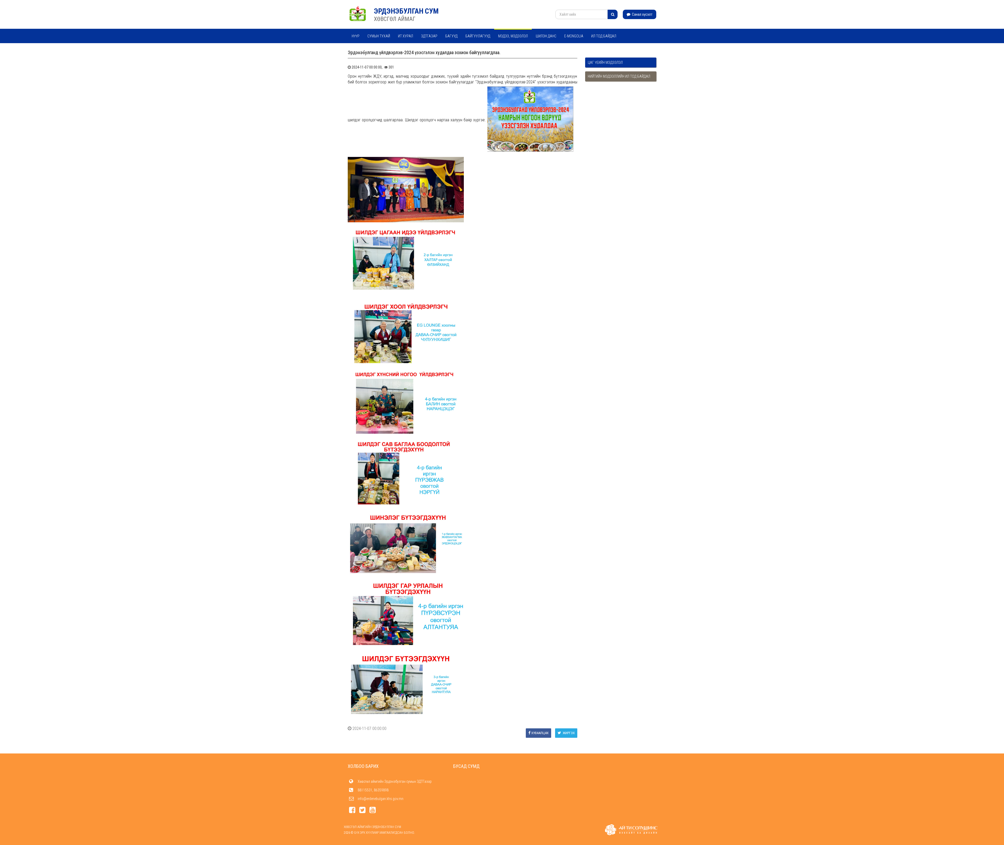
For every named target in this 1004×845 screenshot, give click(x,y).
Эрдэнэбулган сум (406, 11)
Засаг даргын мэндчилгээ (375, 50)
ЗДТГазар (429, 36)
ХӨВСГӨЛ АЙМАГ (394, 19)
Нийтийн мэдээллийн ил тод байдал (619, 76)
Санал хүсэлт (641, 14)
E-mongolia (573, 36)
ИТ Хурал (405, 36)
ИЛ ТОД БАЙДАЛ (603, 36)
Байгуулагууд (477, 36)
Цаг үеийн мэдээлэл (605, 62)
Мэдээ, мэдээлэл (513, 36)
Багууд (451, 36)
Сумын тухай (378, 36)
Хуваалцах (540, 733)
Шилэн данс (546, 36)
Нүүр (356, 36)
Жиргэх (568, 733)
